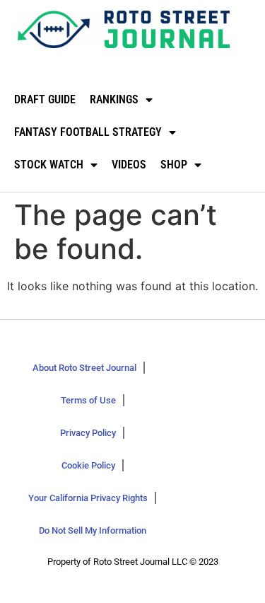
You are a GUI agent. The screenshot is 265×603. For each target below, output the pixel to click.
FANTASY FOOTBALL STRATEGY (88, 132)
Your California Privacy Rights (88, 498)
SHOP (173, 164)
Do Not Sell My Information (92, 530)
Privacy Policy (88, 432)
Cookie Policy (88, 465)
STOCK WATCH (48, 164)
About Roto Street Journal (84, 367)
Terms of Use (88, 400)
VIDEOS (129, 164)
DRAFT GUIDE (45, 99)
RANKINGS (114, 99)
